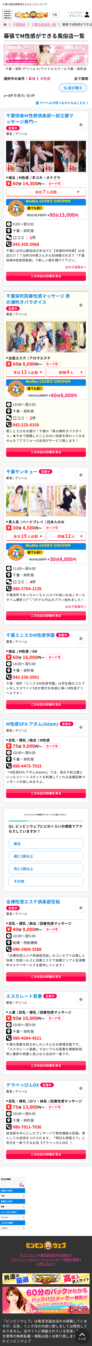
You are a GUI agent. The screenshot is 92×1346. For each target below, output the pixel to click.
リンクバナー (52, 1259)
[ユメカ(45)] (42, 336)
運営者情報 (48, 1255)
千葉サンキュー (22, 471)
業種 (2, 1207)
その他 (19, 881)
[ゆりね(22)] (18, 500)
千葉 (2, 1196)
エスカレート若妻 (24, 996)
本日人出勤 (46, 191)
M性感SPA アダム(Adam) (32, 724)
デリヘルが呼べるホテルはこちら (62, 103)
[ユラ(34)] (66, 336)
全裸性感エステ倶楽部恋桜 (33, 901)
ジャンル (4, 1217)
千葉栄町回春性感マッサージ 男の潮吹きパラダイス (38, 299)
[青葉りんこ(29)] (42, 156)
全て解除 (81, 78)
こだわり (4, 1228)
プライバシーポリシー (26, 1259)
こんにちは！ (76, 14)
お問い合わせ (46, 1264)
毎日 (17, 843)
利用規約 (64, 1255)
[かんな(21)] (42, 500)
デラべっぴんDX (22, 1085)
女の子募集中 (74, 267)
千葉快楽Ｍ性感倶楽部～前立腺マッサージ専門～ (40, 118)
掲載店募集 (71, 1259)
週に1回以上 (23, 856)
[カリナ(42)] (18, 336)
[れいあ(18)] (66, 500)
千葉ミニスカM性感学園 (30, 635)
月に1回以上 (23, 868)
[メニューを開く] (7, 13)
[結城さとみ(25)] (18, 156)
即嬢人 (66, 371)
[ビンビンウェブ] (4, 25)
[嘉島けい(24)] (66, 156)
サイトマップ (29, 1255)
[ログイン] (87, 14)
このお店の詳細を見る (46, 276)
